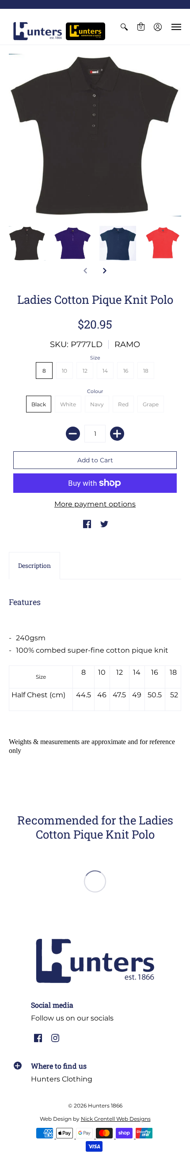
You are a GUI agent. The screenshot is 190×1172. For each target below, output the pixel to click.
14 (105, 370)
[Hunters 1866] (37, 31)
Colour (95, 391)
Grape (151, 404)
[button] (124, 27)
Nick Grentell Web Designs (116, 1118)
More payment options (95, 504)
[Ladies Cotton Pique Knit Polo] (27, 243)
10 (64, 370)
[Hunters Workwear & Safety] (85, 31)
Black (38, 404)
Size (95, 358)
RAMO (127, 344)
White (68, 404)
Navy (97, 404)
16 (125, 370)
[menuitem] (124, 27)
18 (145, 370)
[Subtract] (73, 434)
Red (123, 404)
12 (85, 370)
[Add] (117, 434)
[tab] (34, 565)
